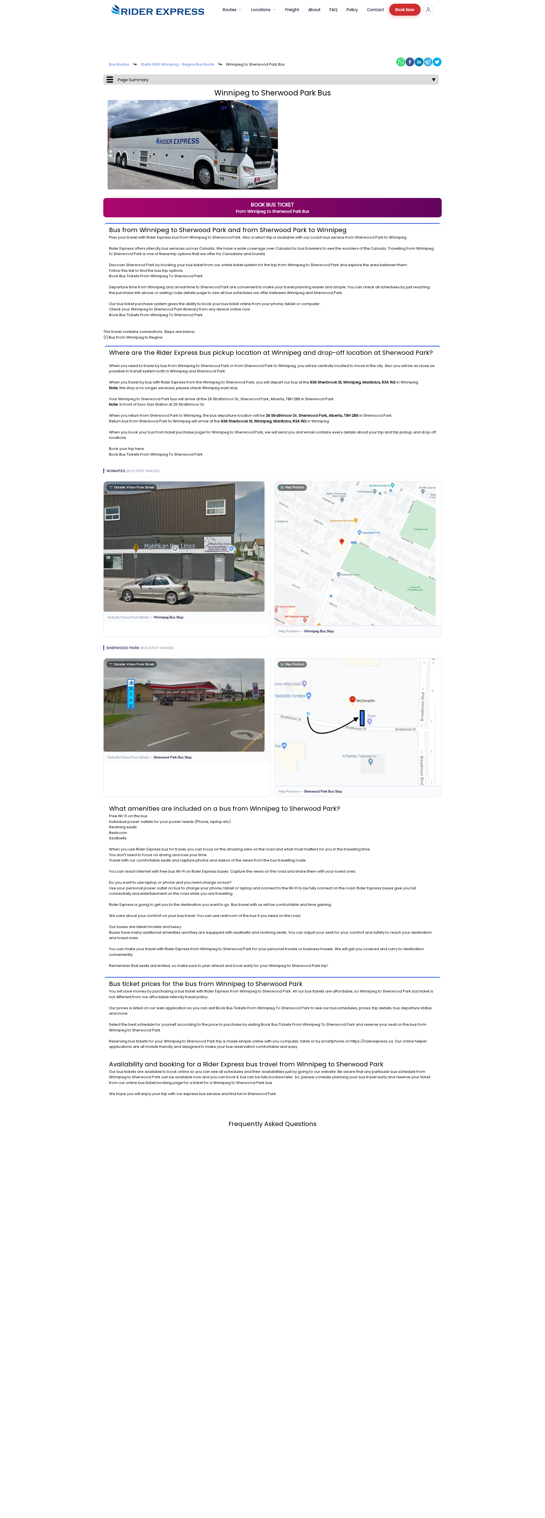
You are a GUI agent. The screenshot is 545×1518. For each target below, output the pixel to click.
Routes (229, 9)
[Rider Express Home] (157, 9)
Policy (352, 9)
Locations (261, 9)
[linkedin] (419, 61)
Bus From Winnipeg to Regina (135, 337)
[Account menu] (428, 9)
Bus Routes (119, 64)
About (314, 9)
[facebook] (409, 61)
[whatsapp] (400, 61)
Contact (375, 9)
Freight (292, 9)
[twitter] (437, 61)
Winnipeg (198, 237)
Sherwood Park (226, 237)
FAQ (334, 9)
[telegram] (428, 61)
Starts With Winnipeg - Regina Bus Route (177, 64)
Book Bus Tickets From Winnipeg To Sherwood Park (156, 276)
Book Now (404, 9)
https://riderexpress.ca (372, 1041)
